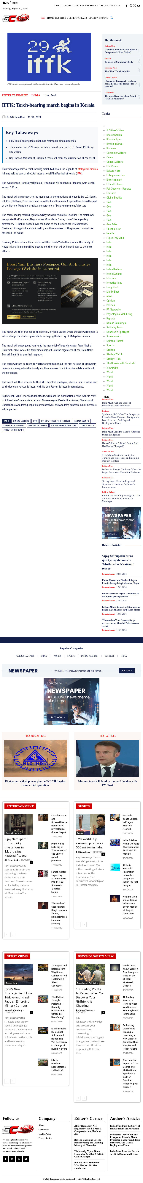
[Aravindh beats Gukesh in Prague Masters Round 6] (115, 817)
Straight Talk (114, 358)
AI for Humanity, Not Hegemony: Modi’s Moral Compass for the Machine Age (87, 1129)
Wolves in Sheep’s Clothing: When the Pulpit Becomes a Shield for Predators (121, 471)
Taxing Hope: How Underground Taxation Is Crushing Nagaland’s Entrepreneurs (118, 484)
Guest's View (114, 229)
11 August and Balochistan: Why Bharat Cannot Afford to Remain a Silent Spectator (59, 975)
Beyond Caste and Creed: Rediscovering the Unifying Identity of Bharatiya (88, 1142)
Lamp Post (109, 92)
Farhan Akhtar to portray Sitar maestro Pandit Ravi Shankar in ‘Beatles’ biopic (121, 608)
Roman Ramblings (116, 323)
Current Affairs (111, 78)
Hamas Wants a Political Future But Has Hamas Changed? (120, 445)
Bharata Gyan (114, 139)
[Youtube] (138, 6)
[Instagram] (131, 6)
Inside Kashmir (114, 273)
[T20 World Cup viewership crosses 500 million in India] (90, 824)
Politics (111, 305)
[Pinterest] (84, 117)
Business (111, 148)
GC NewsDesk (17, 117)
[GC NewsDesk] (4, 117)
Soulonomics (114, 336)
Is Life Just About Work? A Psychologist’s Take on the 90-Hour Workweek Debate (131, 975)
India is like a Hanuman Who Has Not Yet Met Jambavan (86, 1165)
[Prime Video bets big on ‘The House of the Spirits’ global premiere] (43, 845)
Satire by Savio (115, 327)
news (109, 296)
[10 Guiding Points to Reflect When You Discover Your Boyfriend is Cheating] (115, 999)
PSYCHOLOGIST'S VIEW (96, 956)
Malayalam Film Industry (63, 425)
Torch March (87, 425)
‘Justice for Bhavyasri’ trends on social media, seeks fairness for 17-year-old (121, 84)
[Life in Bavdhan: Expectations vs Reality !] (43, 1062)
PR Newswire (114, 309)
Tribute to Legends (14, 430)
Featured (111, 193)
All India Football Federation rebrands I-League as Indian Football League (130, 875)
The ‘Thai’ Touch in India (117, 71)
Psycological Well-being (119, 314)
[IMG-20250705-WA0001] (50, 327)
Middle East (113, 291)
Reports (108, 58)
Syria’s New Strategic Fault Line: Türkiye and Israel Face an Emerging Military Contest (120, 458)
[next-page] (12, 934)
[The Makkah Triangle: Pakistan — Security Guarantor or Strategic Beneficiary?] (43, 999)
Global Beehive (114, 197)
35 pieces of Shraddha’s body (119, 62)
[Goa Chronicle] (16, 18)
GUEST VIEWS (17, 956)
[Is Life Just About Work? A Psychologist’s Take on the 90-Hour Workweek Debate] (115, 967)
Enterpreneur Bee (116, 175)
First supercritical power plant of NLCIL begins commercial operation (35, 783)
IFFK (79, 173)
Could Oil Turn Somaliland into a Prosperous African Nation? (121, 51)
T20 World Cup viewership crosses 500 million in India (89, 843)
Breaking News (111, 68)
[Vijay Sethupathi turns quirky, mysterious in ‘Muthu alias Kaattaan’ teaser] (18, 824)
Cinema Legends (21, 421)
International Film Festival (55, 421)
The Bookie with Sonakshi (121, 363)
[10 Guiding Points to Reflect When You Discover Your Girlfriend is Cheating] (90, 974)
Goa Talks (112, 224)
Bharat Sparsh (114, 135)
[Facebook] (127, 6)
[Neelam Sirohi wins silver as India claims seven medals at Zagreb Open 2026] (115, 898)
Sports (110, 345)
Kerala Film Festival (14, 425)
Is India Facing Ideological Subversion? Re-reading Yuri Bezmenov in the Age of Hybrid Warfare (59, 1038)
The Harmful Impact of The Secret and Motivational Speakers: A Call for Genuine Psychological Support (130, 1073)
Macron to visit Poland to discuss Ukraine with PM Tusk (107, 783)
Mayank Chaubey (13, 1010)
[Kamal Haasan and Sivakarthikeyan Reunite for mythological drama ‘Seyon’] (43, 817)
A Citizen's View (115, 130)
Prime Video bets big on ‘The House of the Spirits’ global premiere (120, 595)
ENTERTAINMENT (20, 806)
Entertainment (15, 95)
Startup (111, 350)
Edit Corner (113, 166)
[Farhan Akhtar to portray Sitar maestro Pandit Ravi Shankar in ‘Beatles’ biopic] (43, 873)
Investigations (114, 282)
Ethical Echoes (115, 184)
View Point (112, 367)
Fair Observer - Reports (119, 188)
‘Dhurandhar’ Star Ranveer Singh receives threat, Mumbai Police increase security (120, 623)
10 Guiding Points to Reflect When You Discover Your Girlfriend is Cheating (90, 997)
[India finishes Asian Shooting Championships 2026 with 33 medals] (115, 842)
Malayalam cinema (88, 169)
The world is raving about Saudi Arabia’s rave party (120, 97)
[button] (111, 17)
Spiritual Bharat (115, 341)
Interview (111, 278)
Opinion (111, 300)
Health (110, 233)
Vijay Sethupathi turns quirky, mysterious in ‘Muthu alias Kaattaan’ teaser (16, 847)
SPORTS (84, 806)
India (35, 95)
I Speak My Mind (115, 238)
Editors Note (110, 46)
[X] (134, 6)
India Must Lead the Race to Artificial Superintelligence (124, 1152)
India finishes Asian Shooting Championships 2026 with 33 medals (131, 847)
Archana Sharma (84, 1010)
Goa (109, 202)
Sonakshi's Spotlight (118, 332)
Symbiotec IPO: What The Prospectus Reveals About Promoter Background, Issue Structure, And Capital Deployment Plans (121, 418)
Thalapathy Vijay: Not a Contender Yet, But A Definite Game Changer (89, 1154)
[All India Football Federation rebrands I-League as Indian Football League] (115, 867)
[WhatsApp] (93, 117)
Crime (110, 157)
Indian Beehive (114, 269)
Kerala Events (81, 421)
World (110, 372)
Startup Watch (115, 354)
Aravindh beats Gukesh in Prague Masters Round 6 (130, 822)
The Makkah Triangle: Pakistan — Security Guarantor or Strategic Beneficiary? (58, 1007)
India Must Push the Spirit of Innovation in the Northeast (116, 404)
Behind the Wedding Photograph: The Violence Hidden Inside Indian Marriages (121, 498)
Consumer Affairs (116, 152)
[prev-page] (6, 934)
